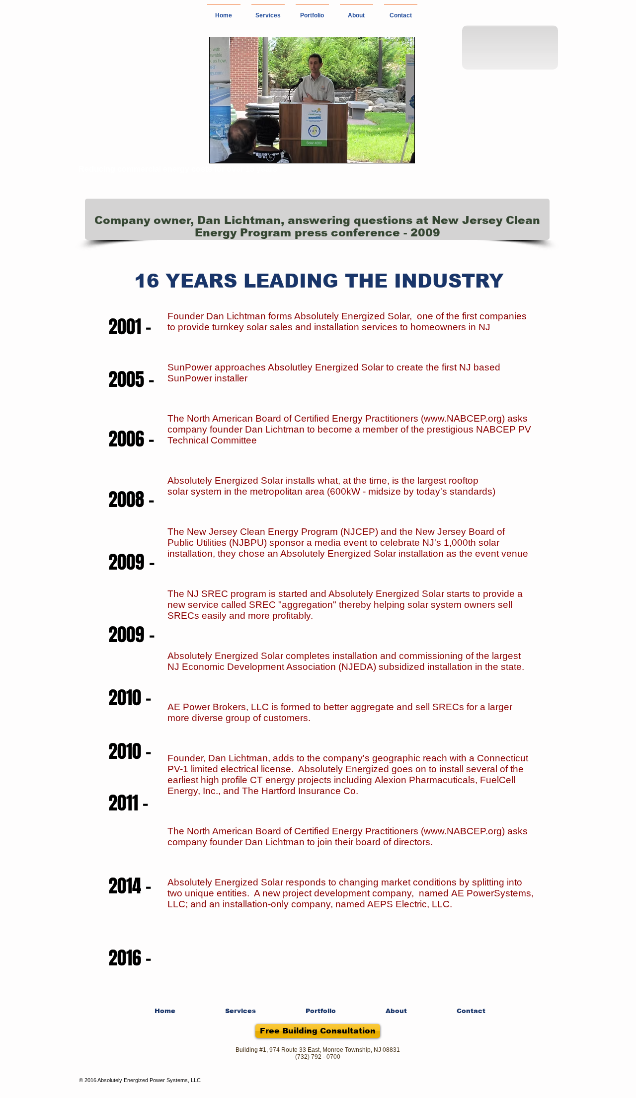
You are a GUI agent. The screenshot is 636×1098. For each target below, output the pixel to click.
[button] (268, 11)
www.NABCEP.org (463, 418)
